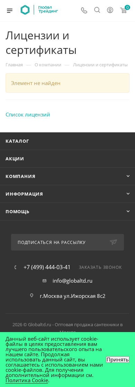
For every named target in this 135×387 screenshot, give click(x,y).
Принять (118, 359)
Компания (20, 176)
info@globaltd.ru (72, 280)
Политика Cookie (27, 380)
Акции (15, 158)
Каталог (17, 141)
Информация (24, 194)
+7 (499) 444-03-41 (47, 267)
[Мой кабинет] (110, 10)
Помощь (17, 211)
